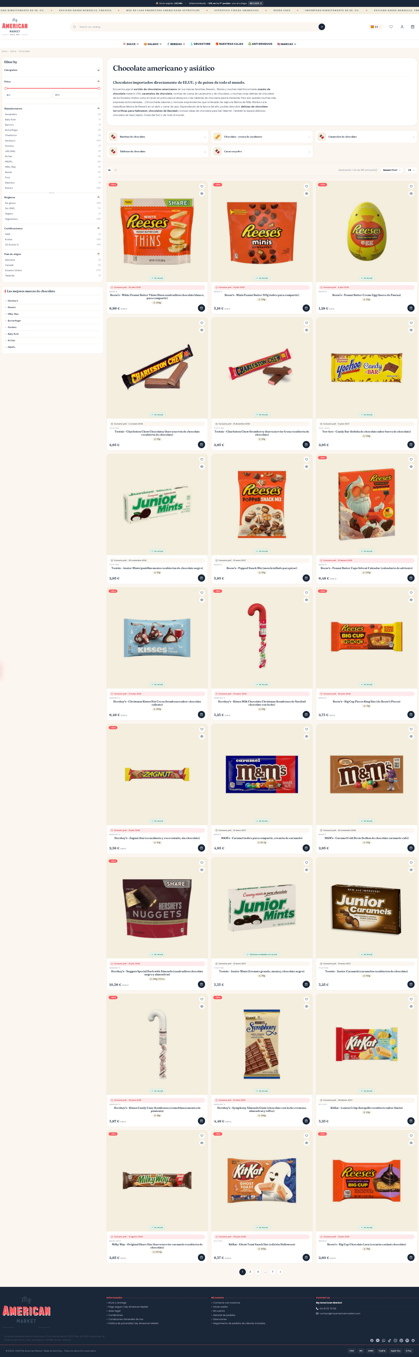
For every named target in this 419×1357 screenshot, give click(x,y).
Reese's (113, 291)
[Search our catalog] (322, 27)
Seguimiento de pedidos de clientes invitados (239, 1323)
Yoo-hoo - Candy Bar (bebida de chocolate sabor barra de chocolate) (366, 431)
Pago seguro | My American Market (128, 1306)
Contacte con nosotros (226, 1302)
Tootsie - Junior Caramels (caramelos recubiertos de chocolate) (366, 971)
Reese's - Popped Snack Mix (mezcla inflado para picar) (262, 568)
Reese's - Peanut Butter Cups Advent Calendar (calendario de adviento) (367, 568)
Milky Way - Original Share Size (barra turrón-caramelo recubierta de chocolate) (157, 1246)
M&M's (217, 834)
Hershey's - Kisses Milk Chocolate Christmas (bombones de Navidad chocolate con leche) (262, 703)
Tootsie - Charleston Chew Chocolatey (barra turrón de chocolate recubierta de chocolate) (157, 433)
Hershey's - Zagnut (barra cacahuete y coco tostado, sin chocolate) (157, 838)
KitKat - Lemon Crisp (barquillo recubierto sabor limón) (366, 1107)
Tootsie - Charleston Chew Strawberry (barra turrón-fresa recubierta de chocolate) (262, 433)
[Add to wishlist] (202, 186)
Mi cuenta (219, 1311)
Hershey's (115, 698)
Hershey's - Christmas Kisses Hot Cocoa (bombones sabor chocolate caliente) (157, 703)
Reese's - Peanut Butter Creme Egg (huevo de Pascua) (366, 295)
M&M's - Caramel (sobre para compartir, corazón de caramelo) (261, 838)
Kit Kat (323, 1104)
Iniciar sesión (220, 1306)
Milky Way (115, 1241)
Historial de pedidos (224, 1315)
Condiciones (116, 1315)
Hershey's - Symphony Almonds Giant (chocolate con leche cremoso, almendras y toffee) (262, 1109)
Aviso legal (114, 1311)
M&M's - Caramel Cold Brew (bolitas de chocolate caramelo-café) (367, 838)
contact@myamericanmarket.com (340, 1313)
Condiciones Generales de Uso (126, 1319)
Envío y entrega (117, 1302)
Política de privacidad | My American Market (134, 1323)
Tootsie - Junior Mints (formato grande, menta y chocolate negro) (261, 971)
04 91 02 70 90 (328, 1308)
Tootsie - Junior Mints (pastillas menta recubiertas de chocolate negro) (157, 568)
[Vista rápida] (202, 194)
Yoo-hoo (324, 428)
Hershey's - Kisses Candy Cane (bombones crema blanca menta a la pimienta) (157, 1109)
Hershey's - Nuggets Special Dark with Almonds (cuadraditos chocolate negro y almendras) (157, 973)
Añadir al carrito (201, 308)
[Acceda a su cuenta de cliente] (402, 26)
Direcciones (220, 1319)
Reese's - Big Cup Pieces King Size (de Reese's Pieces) (366, 701)
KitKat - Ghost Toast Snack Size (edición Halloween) (262, 1244)
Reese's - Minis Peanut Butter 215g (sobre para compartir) (262, 295)
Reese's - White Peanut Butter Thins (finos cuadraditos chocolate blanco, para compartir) (157, 297)
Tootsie (114, 428)
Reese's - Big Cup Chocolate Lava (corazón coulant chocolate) (366, 1244)
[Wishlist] (391, 26)
